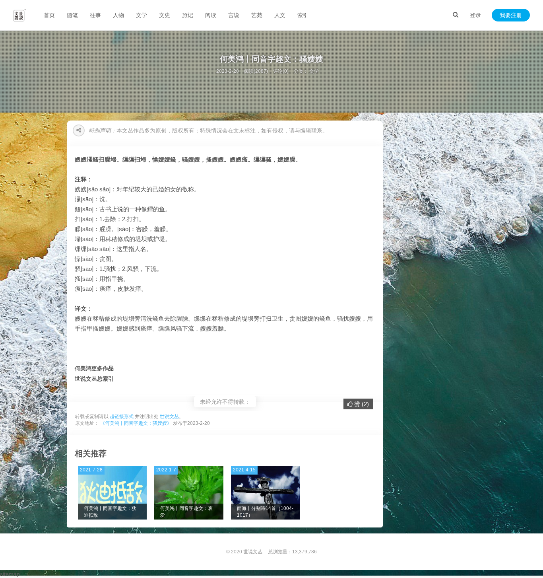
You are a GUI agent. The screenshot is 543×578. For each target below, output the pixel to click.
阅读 (210, 15)
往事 (95, 15)
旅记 (187, 15)
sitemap (10, 574)
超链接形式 (122, 416)
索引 (302, 15)
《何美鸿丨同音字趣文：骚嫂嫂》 (136, 423)
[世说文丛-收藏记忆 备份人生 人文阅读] (19, 15)
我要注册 (511, 15)
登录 (475, 15)
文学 (141, 15)
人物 (118, 15)
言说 (233, 15)
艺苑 (256, 15)
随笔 (72, 15)
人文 (279, 15)
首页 (49, 15)
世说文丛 (169, 416)
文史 (164, 15)
